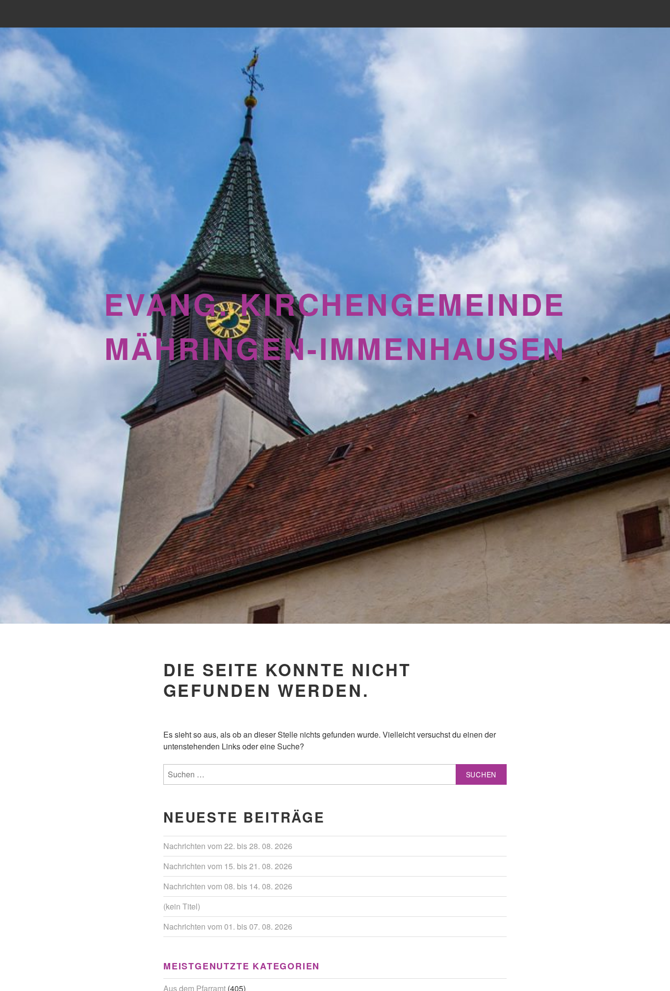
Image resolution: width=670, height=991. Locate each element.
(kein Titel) (181, 906)
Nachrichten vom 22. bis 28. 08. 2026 (227, 846)
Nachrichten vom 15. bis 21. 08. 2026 (227, 866)
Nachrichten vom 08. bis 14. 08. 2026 (227, 886)
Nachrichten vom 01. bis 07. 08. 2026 (227, 926)
